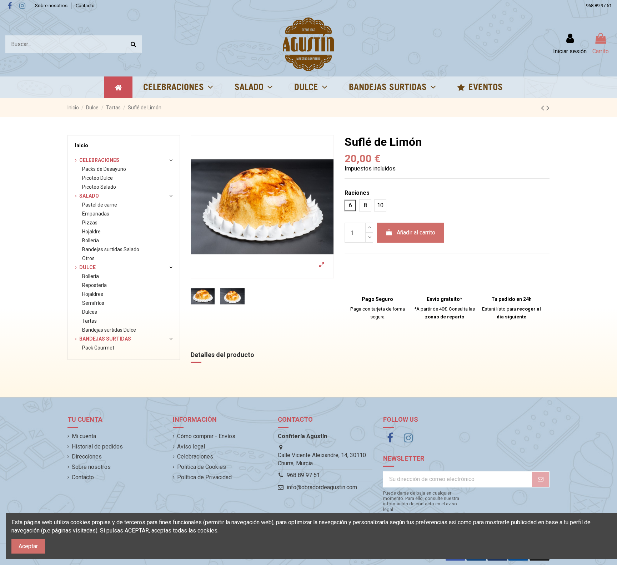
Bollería (90, 240)
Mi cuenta (84, 436)
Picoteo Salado (99, 187)
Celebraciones (99, 160)
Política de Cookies (201, 467)
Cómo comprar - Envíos (206, 436)
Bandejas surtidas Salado (110, 249)
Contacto (85, 5)
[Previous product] (543, 108)
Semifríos (93, 303)
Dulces (89, 312)
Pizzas (89, 222)
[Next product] (548, 108)
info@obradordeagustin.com (322, 487)
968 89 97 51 (599, 5)
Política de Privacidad (204, 477)
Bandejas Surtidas (105, 339)
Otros (88, 258)
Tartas (89, 321)
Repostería (94, 285)
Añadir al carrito (416, 232)
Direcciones (87, 456)
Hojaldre (91, 231)
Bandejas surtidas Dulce (109, 330)
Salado (89, 196)
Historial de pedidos (97, 446)
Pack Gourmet (98, 348)
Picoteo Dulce (97, 178)
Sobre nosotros (52, 5)
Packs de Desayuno (104, 169)
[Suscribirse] (540, 479)
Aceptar (28, 546)
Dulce (87, 267)
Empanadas (95, 214)
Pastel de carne (99, 205)
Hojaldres (92, 294)
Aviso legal (191, 446)
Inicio (81, 145)
